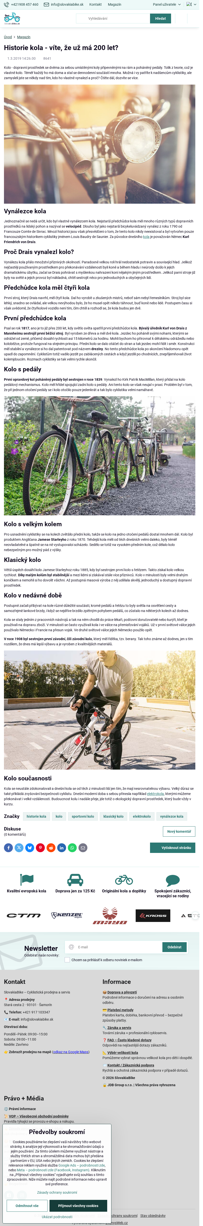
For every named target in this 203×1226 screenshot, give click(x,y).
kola (146, 237)
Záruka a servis (119, 1028)
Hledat (160, 18)
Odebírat (174, 947)
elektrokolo (142, 816)
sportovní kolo (83, 816)
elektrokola (155, 794)
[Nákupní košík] (181, 18)
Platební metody (120, 1010)
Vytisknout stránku (176, 848)
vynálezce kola (171, 816)
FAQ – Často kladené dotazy (129, 1040)
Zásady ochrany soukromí (117, 1216)
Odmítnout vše (27, 1206)
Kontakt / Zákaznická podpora (130, 1065)
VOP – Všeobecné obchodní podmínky (39, 1116)
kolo (59, 816)
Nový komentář (179, 831)
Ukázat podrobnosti (57, 1217)
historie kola (36, 816)
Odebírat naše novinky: (41, 955)
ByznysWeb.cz (116, 1223)
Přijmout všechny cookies (78, 1206)
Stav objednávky (153, 1216)
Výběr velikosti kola (122, 1053)
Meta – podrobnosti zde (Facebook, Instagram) (53, 1170)
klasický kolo (113, 816)
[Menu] (193, 18)
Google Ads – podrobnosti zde (81, 1165)
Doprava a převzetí (122, 992)
